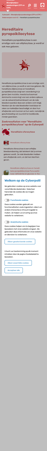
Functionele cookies (19, 200)
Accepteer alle (14, 270)
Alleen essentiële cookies (18, 263)
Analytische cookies (19, 222)
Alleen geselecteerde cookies (20, 242)
